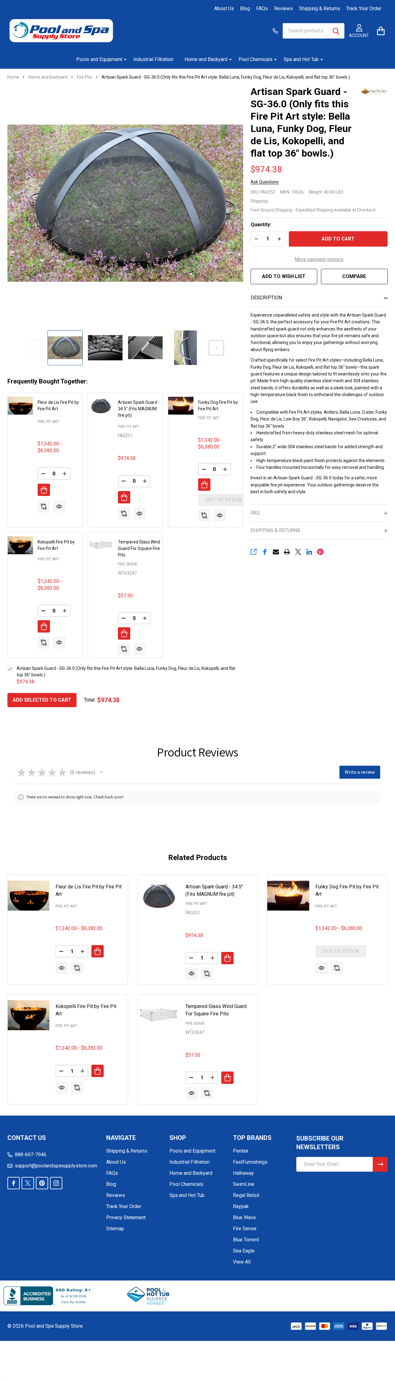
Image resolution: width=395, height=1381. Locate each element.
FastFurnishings (250, 1162)
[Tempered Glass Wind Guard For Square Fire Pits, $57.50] (158, 1015)
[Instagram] (56, 1183)
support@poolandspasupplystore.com (56, 1166)
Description (266, 298)
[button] (101, 772)
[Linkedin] (309, 552)
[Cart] (381, 31)
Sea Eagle (244, 1251)
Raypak (241, 1206)
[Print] (287, 552)
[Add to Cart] (124, 497)
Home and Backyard (206, 59)
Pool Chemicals (255, 59)
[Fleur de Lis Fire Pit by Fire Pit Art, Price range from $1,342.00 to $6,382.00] (28, 895)
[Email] (276, 552)
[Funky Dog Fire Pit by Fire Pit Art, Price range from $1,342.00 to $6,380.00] (288, 895)
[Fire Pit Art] (374, 91)
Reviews (283, 8)
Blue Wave (244, 1217)
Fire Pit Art (48, 422)
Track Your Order (363, 8)
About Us (224, 8)
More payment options (319, 259)
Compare (354, 276)
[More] (123, 59)
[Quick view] (59, 506)
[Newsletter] (380, 1164)
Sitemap (115, 1228)
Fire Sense (127, 564)
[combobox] (313, 31)
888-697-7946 (30, 1155)
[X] (298, 552)
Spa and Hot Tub (301, 59)
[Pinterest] (320, 552)
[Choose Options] (44, 490)
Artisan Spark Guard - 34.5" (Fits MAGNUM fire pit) (139, 409)
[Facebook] (265, 552)
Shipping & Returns (319, 8)
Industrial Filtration (153, 59)
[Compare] (44, 506)
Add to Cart (338, 239)
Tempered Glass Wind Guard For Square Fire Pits (139, 548)
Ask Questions (265, 182)
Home (13, 77)
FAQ (255, 513)
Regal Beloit (246, 1195)
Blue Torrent (246, 1240)
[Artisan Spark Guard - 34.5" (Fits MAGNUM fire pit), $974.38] (158, 895)
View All (242, 1262)
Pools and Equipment (99, 59)
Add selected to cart (42, 700)
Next (216, 347)
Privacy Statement (126, 1217)
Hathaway (243, 1173)
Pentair (240, 1151)
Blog (245, 8)
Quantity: (261, 224)
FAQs (262, 8)
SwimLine (243, 1184)
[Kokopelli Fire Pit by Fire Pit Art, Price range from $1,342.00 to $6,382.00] (28, 1015)
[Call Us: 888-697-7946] (275, 31)
